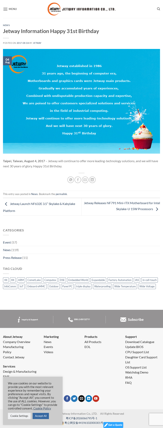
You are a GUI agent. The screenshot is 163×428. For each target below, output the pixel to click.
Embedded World (78, 280)
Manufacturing (13, 347)
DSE (62, 280)
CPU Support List (137, 352)
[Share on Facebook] (78, 179)
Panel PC (67, 286)
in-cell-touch (150, 280)
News (7, 250)
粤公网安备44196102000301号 (83, 422)
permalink (61, 194)
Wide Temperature (125, 286)
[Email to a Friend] (85, 179)
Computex (50, 280)
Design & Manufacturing (19, 371)
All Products (92, 342)
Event (7, 242)
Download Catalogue (139, 342)
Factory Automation (120, 280)
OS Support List (136, 367)
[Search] (158, 9)
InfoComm (10, 286)
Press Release (12, 257)
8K (13, 280)
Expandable (98, 280)
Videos (48, 352)
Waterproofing (102, 286)
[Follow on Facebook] (67, 398)
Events (48, 347)
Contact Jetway (13, 357)
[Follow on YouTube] (96, 398)
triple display (83, 286)
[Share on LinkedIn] (92, 179)
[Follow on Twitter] (74, 398)
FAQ (128, 382)
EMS (6, 376)
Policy (7, 352)
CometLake (34, 280)
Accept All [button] (41, 415)
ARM (21, 280)
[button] (10, 9)
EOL (87, 347)
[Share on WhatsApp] (70, 179)
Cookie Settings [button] (19, 415)
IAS (137, 280)
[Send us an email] (81, 398)
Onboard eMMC (36, 286)
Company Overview (16, 342)
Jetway (37, 43)
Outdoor (54, 286)
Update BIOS (134, 347)
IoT (21, 286)
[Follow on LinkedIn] (88, 398)
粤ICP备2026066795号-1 (81, 418)
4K (6, 280)
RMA (128, 377)
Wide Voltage (147, 286)
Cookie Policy (42, 408)
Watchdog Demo (136, 372)
